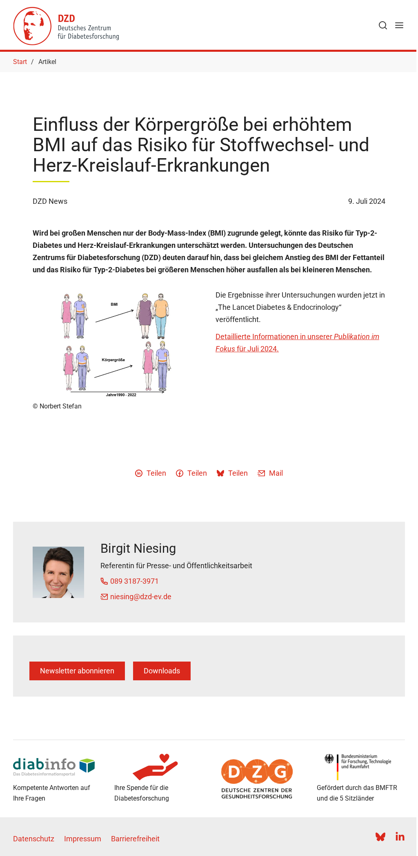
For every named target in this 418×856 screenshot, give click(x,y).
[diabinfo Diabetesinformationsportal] (57, 767)
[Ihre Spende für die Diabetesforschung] (158, 767)
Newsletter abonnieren (77, 670)
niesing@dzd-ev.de (140, 596)
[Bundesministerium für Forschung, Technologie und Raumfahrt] (361, 767)
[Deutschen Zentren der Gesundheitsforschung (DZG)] (260, 779)
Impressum (82, 838)
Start (20, 62)
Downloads (162, 670)
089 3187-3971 (134, 581)
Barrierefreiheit (135, 838)
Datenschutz (33, 838)
